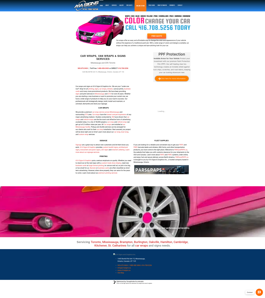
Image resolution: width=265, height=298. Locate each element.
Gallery (121, 5)
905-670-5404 (122, 265)
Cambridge (181, 242)
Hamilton (166, 242)
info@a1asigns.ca (124, 268)
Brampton (126, 242)
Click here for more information (173, 78)
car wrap (111, 122)
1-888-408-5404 (103, 68)
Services (114, 5)
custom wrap (83, 134)
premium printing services (107, 173)
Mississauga (100, 94)
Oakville (154, 242)
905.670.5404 (83, 68)
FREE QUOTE (129, 5)
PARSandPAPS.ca (180, 150)
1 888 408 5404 (134, 265)
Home (101, 5)
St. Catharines (117, 245)
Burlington (141, 242)
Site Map (120, 273)
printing (91, 89)
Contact (180, 5)
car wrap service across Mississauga (105, 112)
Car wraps (96, 114)
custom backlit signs (110, 147)
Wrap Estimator (162, 5)
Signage (79, 145)
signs (97, 89)
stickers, (110, 89)
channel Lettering (118, 150)
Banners (93, 168)
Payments (172, 5)
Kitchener (100, 245)
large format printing (96, 165)
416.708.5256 (123, 68)
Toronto (96, 242)
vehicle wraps (89, 119)
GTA (109, 94)
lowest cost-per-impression (116, 114)
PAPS (181, 145)
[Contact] (259, 292)
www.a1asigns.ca (123, 270)
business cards (81, 165)
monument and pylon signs (90, 150)
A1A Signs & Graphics (88, 147)
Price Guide (152, 5)
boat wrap (124, 132)
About (107, 5)
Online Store (140, 6)
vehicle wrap (122, 122)
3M (113, 117)
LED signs (104, 150)
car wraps (102, 89)
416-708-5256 (147, 265)
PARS (136, 147)
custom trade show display (111, 163)
